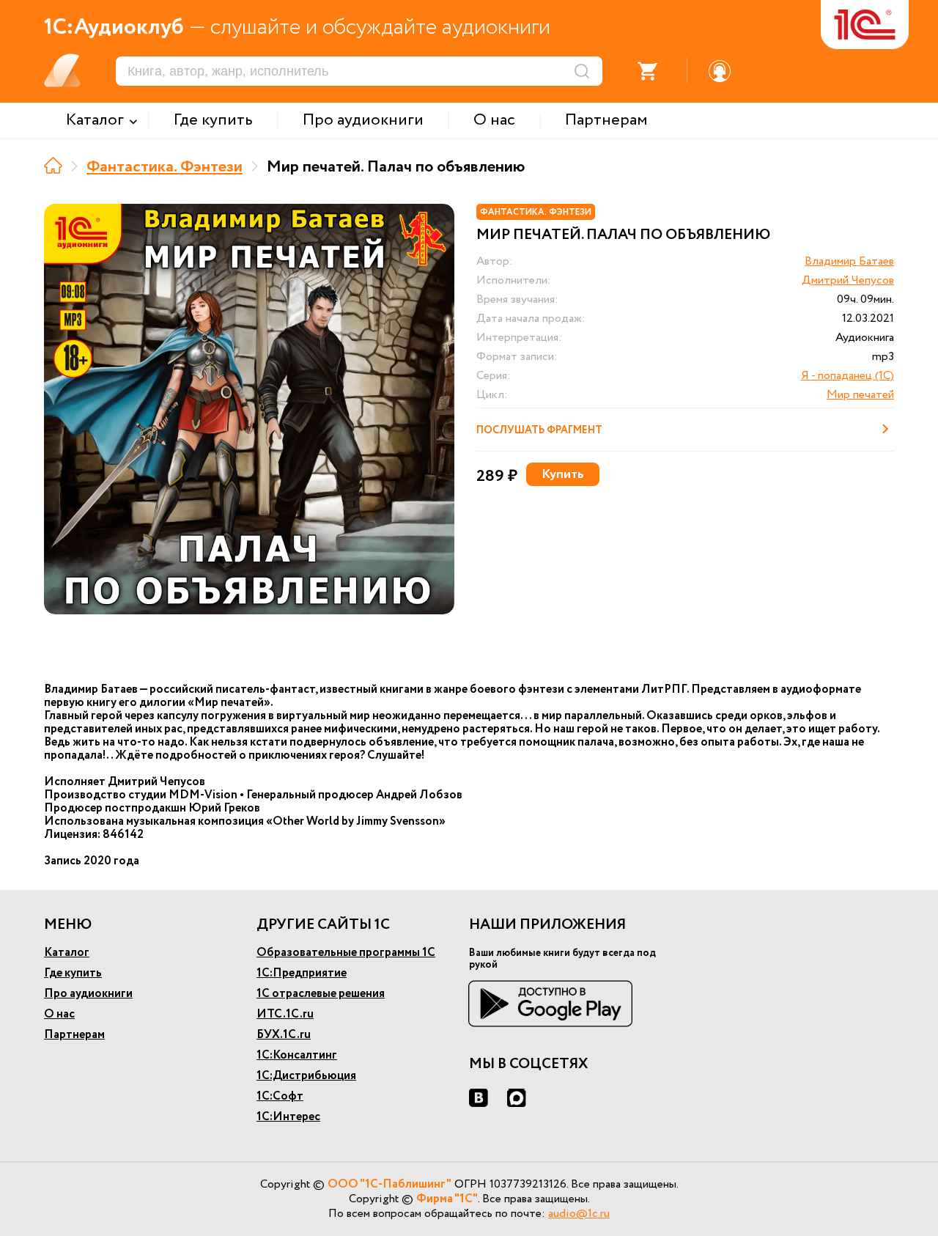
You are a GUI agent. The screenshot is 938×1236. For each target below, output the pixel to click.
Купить (563, 474)
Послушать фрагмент (539, 430)
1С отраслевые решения (320, 993)
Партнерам (74, 1034)
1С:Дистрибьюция (306, 1075)
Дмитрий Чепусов (848, 280)
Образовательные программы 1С (345, 952)
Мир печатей (860, 394)
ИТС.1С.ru (285, 1014)
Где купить (73, 973)
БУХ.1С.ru (283, 1034)
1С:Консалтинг (296, 1055)
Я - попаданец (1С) (847, 375)
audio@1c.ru (579, 1213)
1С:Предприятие (301, 973)
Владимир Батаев (849, 261)
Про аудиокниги (88, 993)
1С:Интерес (288, 1116)
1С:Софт (279, 1096)
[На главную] (53, 165)
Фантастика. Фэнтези (164, 167)
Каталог (66, 952)
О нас (59, 1014)
